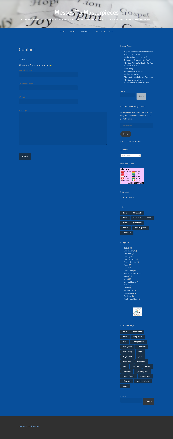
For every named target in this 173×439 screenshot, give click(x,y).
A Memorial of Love (132, 54)
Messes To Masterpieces (86, 12)
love (125, 285)
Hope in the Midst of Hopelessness (138, 51)
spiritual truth (145, 376)
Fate (125, 268)
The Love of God (143, 381)
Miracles (136, 366)
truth (125, 386)
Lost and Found (130, 282)
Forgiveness (137, 337)
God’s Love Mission (132, 66)
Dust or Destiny (130, 262)
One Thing (128, 68)
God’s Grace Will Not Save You (136, 83)
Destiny (127, 256)
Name (26, 70)
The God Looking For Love (134, 80)
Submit (25, 156)
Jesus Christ (137, 223)
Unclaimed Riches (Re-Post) (135, 57)
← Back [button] (22, 59)
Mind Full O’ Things (104, 32)
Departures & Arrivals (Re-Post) (137, 60)
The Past (127, 296)
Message (23, 110)
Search (122, 91)
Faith (125, 218)
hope (149, 218)
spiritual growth (140, 228)
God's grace (127, 346)
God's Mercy (127, 351)
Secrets (127, 287)
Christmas (128, 254)
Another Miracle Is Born (133, 71)
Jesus (125, 223)
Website (22, 97)
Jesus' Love (127, 361)
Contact (85, 32)
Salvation (127, 371)
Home (62, 32)
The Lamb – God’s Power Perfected (138, 77)
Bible (125, 213)
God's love (137, 218)
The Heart (127, 233)
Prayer (125, 228)
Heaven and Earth (131, 273)
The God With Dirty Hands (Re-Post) (139, 63)
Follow (126, 134)
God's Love (128, 271)
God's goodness (138, 342)
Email (26, 83)
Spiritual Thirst (128, 376)
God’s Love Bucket (131, 74)
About (73, 32)
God (124, 342)
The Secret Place (131, 299)
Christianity (137, 213)
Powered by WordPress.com (29, 426)
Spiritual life (128, 290)
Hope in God (127, 356)
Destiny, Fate (129, 259)
